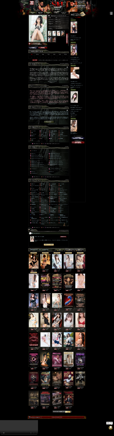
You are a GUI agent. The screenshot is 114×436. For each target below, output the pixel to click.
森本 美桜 (33, 308)
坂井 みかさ (56, 328)
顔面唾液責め (57, 387)
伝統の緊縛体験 (45, 367)
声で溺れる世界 (68, 406)
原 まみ (68, 269)
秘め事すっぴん (68, 367)
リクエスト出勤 (68, 289)
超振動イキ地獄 (45, 406)
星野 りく (56, 269)
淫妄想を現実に (33, 406)
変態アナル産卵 (56, 406)
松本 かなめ (80, 328)
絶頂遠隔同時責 (68, 308)
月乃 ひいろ (33, 289)
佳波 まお (68, 328)
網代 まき (45, 328)
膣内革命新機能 (56, 367)
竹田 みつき (45, 308)
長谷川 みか (80, 269)
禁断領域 (80, 308)
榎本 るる (33, 269)
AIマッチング (45, 289)
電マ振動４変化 (45, 387)
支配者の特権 (34, 387)
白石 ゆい (56, 308)
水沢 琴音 (45, 269)
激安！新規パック (57, 289)
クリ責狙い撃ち (68, 386)
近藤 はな (80, 289)
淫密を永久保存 (80, 367)
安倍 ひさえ (33, 328)
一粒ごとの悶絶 (33, 367)
